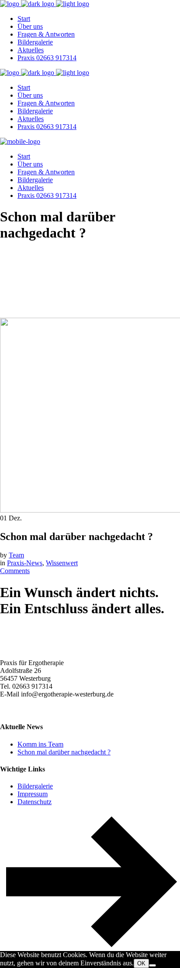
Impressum (32, 794)
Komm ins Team (40, 744)
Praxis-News (24, 563)
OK (141, 963)
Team (16, 555)
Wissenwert (62, 563)
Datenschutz (34, 801)
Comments (15, 570)
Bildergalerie (35, 786)
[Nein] (152, 965)
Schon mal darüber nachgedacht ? (64, 752)
